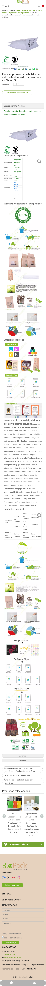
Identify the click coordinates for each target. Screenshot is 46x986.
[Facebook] (4, 877)
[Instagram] (18, 877)
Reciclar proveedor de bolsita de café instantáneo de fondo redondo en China (19, 769)
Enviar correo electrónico (16, 93)
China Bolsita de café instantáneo (17, 775)
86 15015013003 (10, 955)
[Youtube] (13, 877)
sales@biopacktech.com (12, 957)
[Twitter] (8, 877)
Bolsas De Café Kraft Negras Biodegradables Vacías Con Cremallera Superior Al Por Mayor (31, 823)
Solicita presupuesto (12, 885)
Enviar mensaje (11, 942)
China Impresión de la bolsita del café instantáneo (18, 781)
